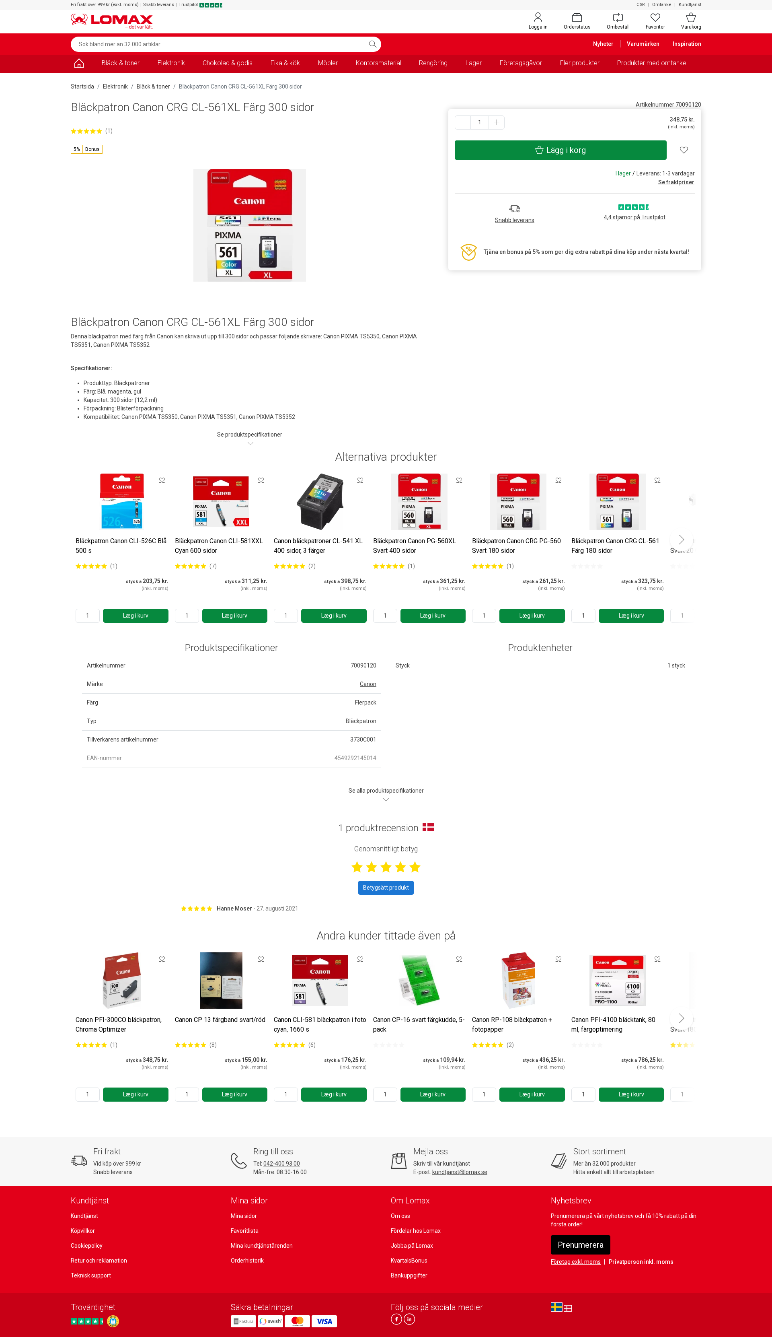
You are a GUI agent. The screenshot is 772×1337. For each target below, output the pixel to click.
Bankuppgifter (409, 1275)
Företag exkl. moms (576, 1262)
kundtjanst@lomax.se (459, 1172)
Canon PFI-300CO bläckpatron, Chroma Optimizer (119, 1024)
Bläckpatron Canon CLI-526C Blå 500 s (121, 545)
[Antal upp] (497, 122)
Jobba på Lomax (412, 1245)
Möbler (328, 63)
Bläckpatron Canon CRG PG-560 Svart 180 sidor (516, 545)
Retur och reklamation (99, 1260)
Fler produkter (580, 63)
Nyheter (603, 44)
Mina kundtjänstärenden (262, 1245)
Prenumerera (581, 1245)
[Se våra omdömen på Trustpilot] (88, 1321)
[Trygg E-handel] (113, 1321)
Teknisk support (91, 1275)
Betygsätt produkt (386, 887)
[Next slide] (681, 539)
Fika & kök (285, 63)
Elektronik (171, 63)
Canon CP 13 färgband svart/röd (220, 1020)
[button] (87, 149)
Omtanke (661, 4)
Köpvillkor (83, 1231)
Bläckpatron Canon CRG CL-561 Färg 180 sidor (615, 545)
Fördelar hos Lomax (416, 1231)
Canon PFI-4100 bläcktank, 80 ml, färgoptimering (613, 1024)
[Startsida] (79, 64)
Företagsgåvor (521, 63)
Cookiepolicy (87, 1245)
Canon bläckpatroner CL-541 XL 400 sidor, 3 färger (318, 545)
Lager (474, 63)
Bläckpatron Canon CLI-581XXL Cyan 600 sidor (219, 545)
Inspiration (687, 44)
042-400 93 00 (281, 1163)
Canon (368, 684)
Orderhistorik (247, 1260)
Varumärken (643, 44)
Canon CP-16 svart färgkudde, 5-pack (419, 1024)
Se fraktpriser (676, 182)
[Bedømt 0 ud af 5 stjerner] (587, 566)
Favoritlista (245, 1231)
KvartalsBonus (409, 1260)
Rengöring (433, 63)
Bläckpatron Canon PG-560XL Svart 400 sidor (414, 545)
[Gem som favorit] (162, 480)
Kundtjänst (690, 4)
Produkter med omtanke (651, 63)
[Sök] (373, 44)
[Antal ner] (463, 122)
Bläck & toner (121, 63)
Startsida (82, 86)
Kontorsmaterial (378, 63)
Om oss (400, 1216)
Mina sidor (244, 1216)
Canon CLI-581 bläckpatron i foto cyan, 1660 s (320, 1024)
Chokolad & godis (228, 63)
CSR (640, 4)
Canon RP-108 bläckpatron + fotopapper (512, 1024)
